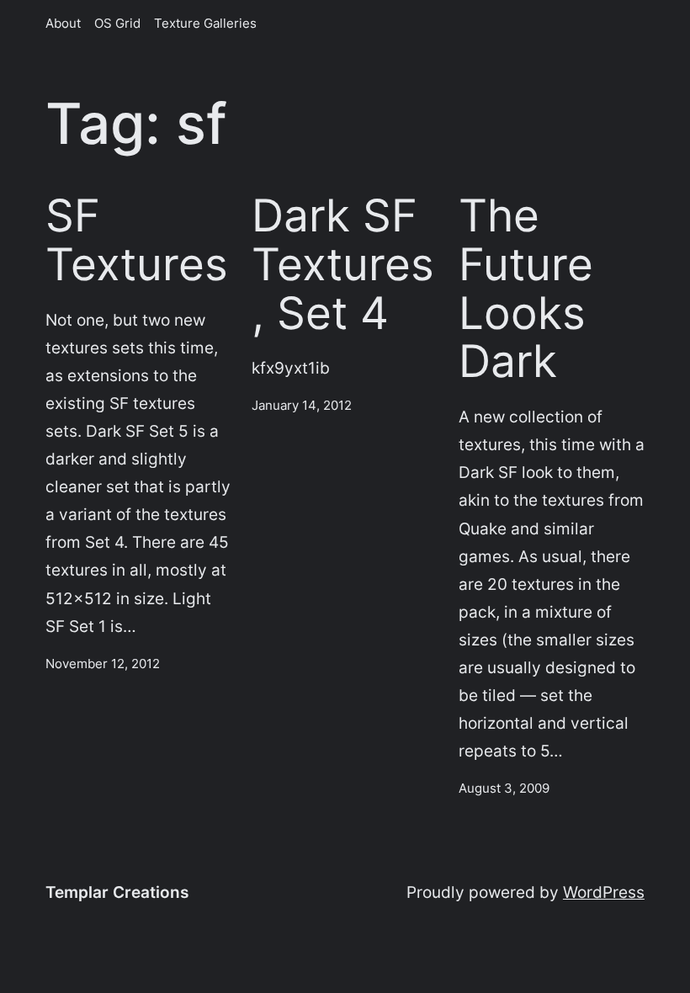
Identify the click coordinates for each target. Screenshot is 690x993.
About (63, 23)
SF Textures (136, 240)
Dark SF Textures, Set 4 (343, 264)
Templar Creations (116, 892)
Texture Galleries (205, 23)
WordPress (604, 892)
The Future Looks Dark (526, 289)
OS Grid (117, 23)
